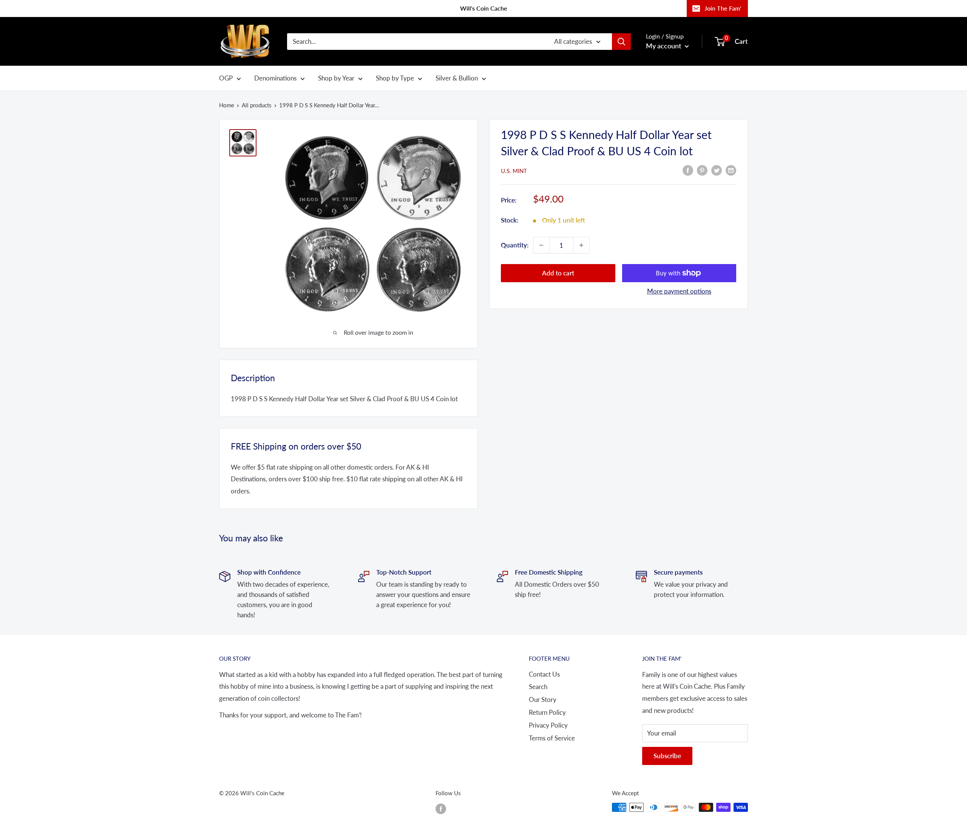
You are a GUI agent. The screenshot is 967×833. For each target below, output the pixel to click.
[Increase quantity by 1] (581, 245)
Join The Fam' (722, 8)
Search (538, 687)
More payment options (679, 291)
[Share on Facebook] (688, 170)
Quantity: (514, 245)
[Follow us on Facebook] (441, 808)
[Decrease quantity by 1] (541, 245)
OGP (226, 78)
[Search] (621, 41)
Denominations (275, 78)
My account (664, 46)
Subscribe (667, 756)
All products (257, 105)
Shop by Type (395, 78)
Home (226, 105)
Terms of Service (552, 738)
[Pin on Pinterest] (702, 170)
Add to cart (558, 273)
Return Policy (547, 712)
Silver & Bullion (457, 78)
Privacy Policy (548, 725)
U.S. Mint (514, 170)
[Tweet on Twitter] (716, 170)
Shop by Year (336, 78)
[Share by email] (731, 170)
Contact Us (544, 674)
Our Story (542, 699)
